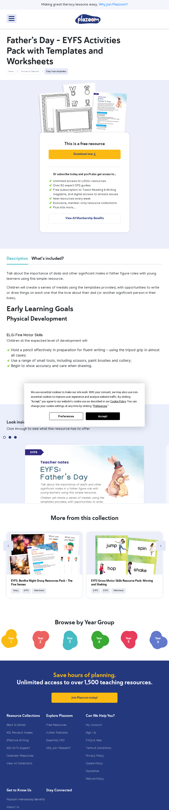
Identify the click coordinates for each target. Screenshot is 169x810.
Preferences (66, 416)
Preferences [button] (100, 406)
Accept (102, 416)
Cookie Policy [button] (118, 401)
